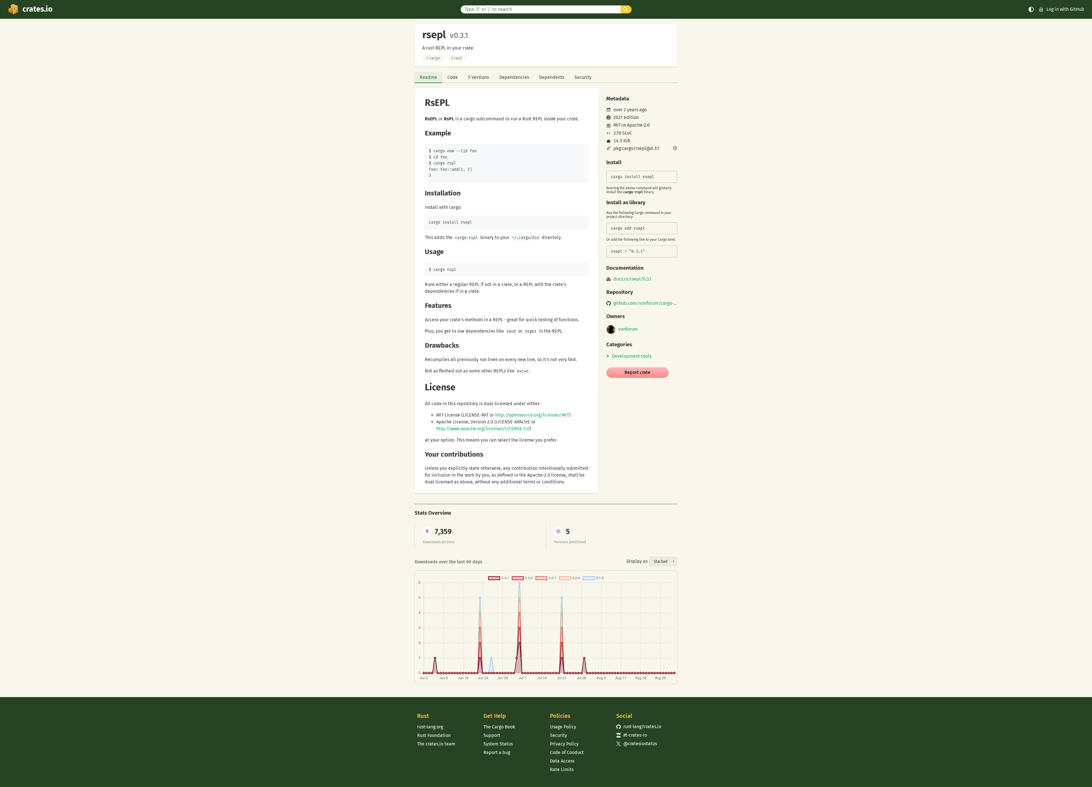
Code (452, 77)
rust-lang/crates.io (638, 726)
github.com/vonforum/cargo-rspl (645, 303)
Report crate (637, 372)
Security (583, 77)
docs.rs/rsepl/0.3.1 (632, 279)
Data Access (562, 761)
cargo (433, 58)
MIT (617, 125)
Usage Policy (563, 727)
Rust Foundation (434, 735)
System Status (498, 744)
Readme (428, 77)
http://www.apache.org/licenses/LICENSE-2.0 (483, 428)
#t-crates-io (631, 735)
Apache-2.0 (638, 125)
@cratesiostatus (636, 743)
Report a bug (496, 752)
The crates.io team (436, 744)
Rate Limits (562, 769)
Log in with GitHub (1065, 9)
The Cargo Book (499, 727)
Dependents (551, 77)
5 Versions (478, 77)
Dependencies (514, 77)
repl (456, 58)
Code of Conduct (567, 752)
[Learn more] (675, 149)
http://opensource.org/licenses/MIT (532, 415)
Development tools (631, 356)
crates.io (37, 9)
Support (491, 735)
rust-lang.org (430, 727)
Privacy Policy (564, 744)
